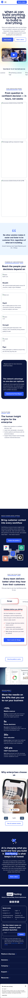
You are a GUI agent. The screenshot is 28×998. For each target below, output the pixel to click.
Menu (5, 2)
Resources (5, 978)
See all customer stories (14, 823)
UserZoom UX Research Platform (20, 916)
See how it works (10, 135)
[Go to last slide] (6, 818)
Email (5, 932)
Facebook (11, 902)
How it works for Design (14, 640)
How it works (7, 39)
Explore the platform (14, 540)
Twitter (18, 902)
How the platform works (14, 659)
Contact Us (6, 913)
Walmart (6, 713)
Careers (17, 913)
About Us (5, 910)
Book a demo (22, 2)
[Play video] (14, 54)
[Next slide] (22, 818)
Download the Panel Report (14, 394)
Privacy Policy (14, 943)
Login (16, 910)
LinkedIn (15, 902)
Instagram (13, 902)
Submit (21, 934)
